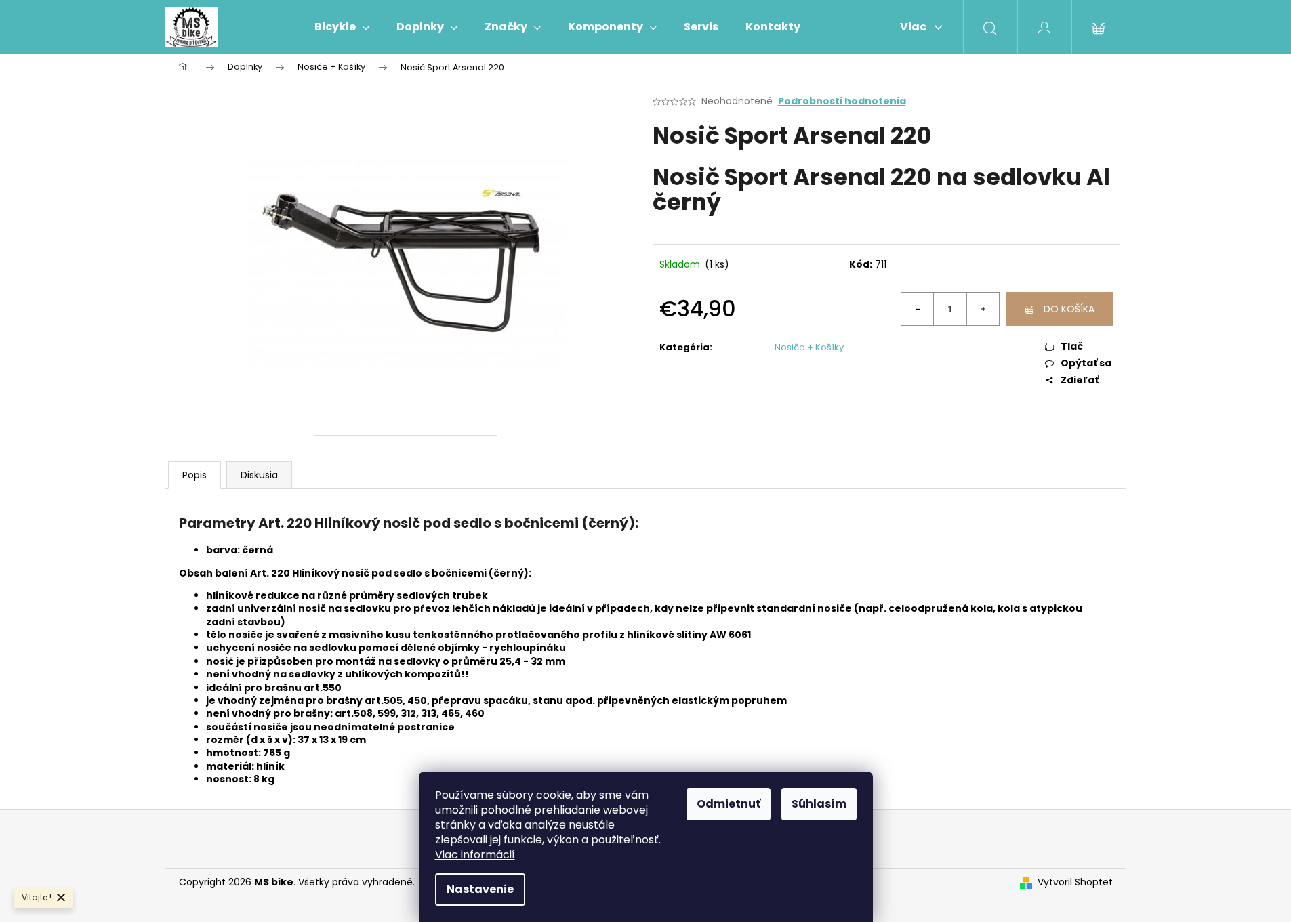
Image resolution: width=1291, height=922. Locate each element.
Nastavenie (480, 889)
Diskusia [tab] (259, 475)
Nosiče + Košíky (809, 347)
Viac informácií (475, 854)
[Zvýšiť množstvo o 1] (982, 309)
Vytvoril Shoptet (1075, 882)
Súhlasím (819, 804)
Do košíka (1069, 309)
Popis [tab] (194, 475)
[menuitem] (342, 27)
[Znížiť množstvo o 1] (917, 309)
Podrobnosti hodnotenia (842, 101)
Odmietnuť (728, 804)
